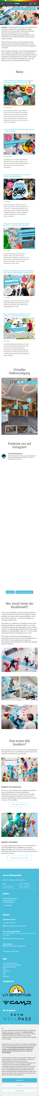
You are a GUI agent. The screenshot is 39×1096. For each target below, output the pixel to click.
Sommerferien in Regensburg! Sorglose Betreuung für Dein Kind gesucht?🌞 (18, 81)
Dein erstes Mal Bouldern (10, 963)
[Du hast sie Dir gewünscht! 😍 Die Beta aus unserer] (19, 557)
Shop (4, 969)
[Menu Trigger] (2, 3)
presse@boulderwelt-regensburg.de (14, 946)
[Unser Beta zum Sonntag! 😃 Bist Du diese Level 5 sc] (19, 515)
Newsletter (6, 976)
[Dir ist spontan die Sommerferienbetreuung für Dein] (19, 536)
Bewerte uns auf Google (11, 951)
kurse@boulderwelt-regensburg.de (14, 938)
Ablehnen (19, 1085)
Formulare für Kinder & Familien (12, 965)
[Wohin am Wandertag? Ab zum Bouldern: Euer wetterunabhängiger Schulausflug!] (19, 285)
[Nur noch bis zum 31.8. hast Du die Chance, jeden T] (19, 579)
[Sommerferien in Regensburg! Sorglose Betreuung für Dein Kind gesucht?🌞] (19, 95)
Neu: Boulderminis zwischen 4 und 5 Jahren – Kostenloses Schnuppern (17, 315)
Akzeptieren (19, 1080)
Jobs (4, 974)
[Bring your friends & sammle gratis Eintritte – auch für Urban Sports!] (19, 238)
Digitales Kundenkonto (9, 967)
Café (4, 972)
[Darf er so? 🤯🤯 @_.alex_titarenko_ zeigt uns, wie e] (19, 493)
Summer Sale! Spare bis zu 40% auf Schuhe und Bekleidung (17, 175)
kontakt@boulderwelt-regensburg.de (15, 926)
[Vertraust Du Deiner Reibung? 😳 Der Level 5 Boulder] (19, 472)
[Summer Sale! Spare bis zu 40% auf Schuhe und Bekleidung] (19, 189)
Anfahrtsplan (8, 905)
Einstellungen (19, 1091)
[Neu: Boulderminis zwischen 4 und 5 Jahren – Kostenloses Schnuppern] (19, 328)
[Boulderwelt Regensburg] (14, 3)
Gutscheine (6, 971)
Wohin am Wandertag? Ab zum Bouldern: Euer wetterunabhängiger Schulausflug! (19, 271)
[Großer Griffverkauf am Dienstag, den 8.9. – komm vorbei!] (19, 144)
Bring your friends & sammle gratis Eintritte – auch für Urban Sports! (16, 224)
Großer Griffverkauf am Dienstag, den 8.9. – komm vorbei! (19, 130)
